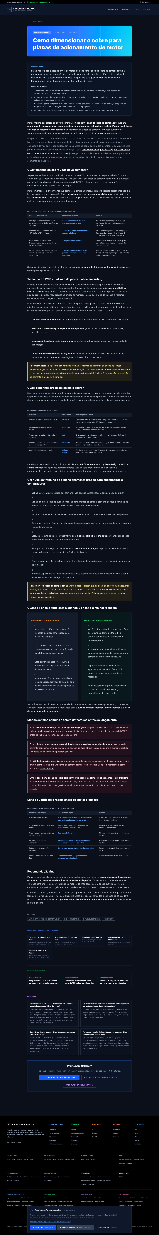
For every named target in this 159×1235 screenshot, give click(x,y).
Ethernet (137, 1140)
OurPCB (16, 1177)
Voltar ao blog (34, 21)
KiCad (8, 1159)
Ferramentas (112, 9)
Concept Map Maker (87, 1201)
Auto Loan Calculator (50, 1201)
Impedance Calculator (13, 1198)
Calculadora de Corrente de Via (100, 1078)
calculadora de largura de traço (58, 899)
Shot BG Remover (135, 1198)
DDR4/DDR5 (138, 1144)
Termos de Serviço (138, 1159)
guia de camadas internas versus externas (99, 707)
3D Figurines (128, 1201)
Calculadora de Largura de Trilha (59, 1078)
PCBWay (67, 1159)
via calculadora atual (84, 548)
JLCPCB (60, 1159)
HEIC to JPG (144, 1198)
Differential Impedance (56, 1144)
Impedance (52, 1140)
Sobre (137, 9)
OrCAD (26, 1159)
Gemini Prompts (138, 1201)
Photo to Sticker (123, 1198)
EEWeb (93, 1159)
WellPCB (9, 1177)
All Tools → (74, 1144)
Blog (8, 1142)
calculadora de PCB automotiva (82, 464)
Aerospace (116, 1136)
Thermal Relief (75, 1136)
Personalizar (108, 1227)
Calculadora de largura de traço (97, 149)
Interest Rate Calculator (64, 1198)
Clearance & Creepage (77, 1133)
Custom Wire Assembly (88, 1180)
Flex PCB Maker (24, 1177)
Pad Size (73, 1129)
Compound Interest (49, 1198)
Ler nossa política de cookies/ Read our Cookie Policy (50, 1222)
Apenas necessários (75, 1227)
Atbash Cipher (98, 1198)
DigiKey (73, 1159)
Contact (19, 1142)
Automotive (116, 1129)
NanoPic (121, 1201)
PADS (31, 1159)
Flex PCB (94, 1136)
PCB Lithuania (48, 1180)
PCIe (136, 1136)
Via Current (52, 1136)
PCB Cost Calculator (13, 1180)
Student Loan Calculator (65, 1201)
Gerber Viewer (35, 1177)
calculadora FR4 (107, 899)
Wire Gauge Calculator (27, 1198)
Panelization (74, 1140)
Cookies (129, 1163)
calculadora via (47, 768)
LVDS (82, 1159)
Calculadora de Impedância (79, 1085)
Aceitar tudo (43, 1227)
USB (136, 1129)
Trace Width (52, 1129)
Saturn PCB (47, 1159)
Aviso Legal (122, 1163)
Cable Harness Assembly (88, 1177)
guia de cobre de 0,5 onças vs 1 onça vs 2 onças (100, 267)
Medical (115, 1133)
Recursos (125, 9)
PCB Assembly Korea (64, 1177)
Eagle (13, 1159)
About (13, 1142)
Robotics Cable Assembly (104, 1180)
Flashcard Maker (99, 1201)
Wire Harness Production (105, 1177)
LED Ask (121, 1177)
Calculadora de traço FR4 (56, 153)
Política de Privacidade (125, 1159)
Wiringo (83, 1184)
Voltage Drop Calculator (13, 1201)
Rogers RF (95, 1133)
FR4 (93, 1129)
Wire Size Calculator (28, 1201)
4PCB (88, 1159)
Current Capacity (54, 1133)
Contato (147, 9)
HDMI (136, 1133)
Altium (54, 1159)
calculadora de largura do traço (94, 536)
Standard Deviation (86, 1198)
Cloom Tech (91, 1184)
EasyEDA (19, 1159)
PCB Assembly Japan (50, 1177)
